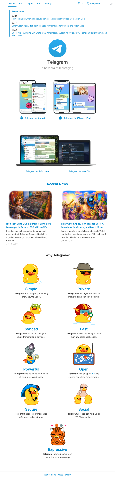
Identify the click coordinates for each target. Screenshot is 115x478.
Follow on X (96, 3)
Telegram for (35, 118)
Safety (48, 3)
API (39, 3)
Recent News (18, 11)
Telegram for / (77, 118)
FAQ (21, 3)
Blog (53, 475)
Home (12, 3)
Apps (30, 3)
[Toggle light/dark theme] (111, 3)
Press (60, 475)
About (47, 475)
